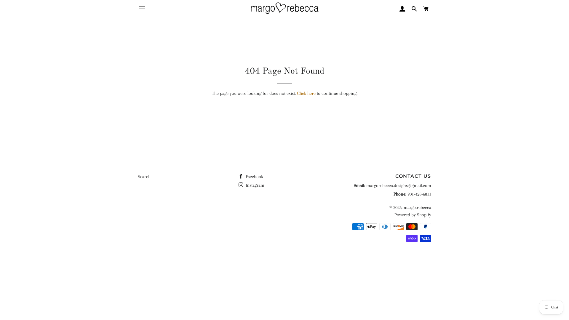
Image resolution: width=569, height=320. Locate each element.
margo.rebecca (417, 207)
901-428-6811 (419, 194)
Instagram (254, 185)
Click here (306, 93)
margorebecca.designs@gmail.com (398, 185)
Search (144, 176)
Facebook (253, 176)
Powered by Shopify (412, 214)
